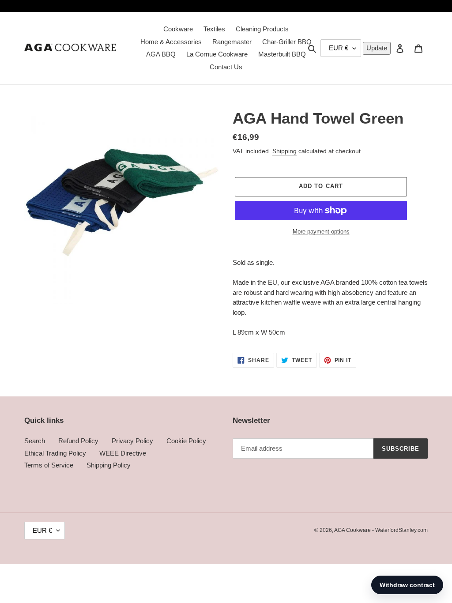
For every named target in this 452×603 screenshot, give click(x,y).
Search (34, 441)
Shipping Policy (109, 465)
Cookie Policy (186, 441)
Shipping (284, 151)
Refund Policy (78, 441)
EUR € (42, 530)
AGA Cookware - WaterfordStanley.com (381, 530)
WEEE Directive (122, 453)
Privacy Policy (132, 441)
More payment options (321, 231)
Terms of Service (48, 465)
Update (376, 48)
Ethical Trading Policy (55, 453)
